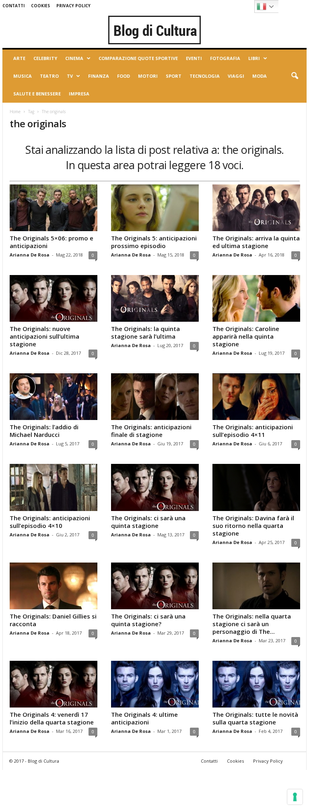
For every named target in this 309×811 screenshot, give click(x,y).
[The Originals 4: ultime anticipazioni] (155, 684)
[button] (294, 76)
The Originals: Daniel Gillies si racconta (53, 620)
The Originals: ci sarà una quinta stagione (148, 522)
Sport (173, 76)
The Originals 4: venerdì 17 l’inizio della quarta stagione (52, 718)
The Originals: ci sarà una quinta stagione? (148, 620)
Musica (22, 76)
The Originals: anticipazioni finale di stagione (151, 431)
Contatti (13, 5)
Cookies (40, 5)
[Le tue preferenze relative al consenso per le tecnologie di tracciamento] (295, 797)
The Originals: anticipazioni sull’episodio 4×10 (50, 522)
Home (15, 111)
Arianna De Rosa (29, 255)
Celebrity (45, 58)
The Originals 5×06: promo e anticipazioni (51, 242)
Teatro (49, 76)
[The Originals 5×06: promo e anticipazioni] (53, 207)
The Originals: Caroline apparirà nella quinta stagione (245, 336)
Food (123, 76)
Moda (259, 76)
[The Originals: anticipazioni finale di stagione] (155, 396)
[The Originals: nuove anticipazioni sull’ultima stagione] (53, 298)
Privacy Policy (73, 5)
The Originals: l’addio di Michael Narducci (44, 431)
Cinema (74, 58)
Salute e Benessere (37, 94)
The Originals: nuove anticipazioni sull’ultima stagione (44, 336)
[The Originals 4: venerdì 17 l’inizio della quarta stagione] (53, 684)
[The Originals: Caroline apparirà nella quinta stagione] (256, 298)
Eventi (194, 58)
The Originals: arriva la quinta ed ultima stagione (256, 242)
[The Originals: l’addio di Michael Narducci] (53, 396)
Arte (19, 58)
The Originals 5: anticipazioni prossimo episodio (154, 242)
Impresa (79, 94)
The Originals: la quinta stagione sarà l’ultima (145, 332)
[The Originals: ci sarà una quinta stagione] (155, 487)
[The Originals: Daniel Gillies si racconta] (53, 586)
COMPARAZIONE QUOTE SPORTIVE (138, 58)
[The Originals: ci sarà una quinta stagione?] (155, 586)
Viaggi (236, 76)
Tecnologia (205, 76)
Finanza (98, 76)
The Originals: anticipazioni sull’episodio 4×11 (252, 431)
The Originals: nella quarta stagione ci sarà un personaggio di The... (251, 623)
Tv (70, 76)
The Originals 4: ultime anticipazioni (144, 718)
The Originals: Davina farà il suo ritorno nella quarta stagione (253, 525)
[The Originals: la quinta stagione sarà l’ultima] (155, 298)
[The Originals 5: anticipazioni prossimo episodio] (155, 207)
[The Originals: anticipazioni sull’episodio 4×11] (256, 396)
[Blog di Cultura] (154, 30)
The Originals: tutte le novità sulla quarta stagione (255, 718)
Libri (254, 58)
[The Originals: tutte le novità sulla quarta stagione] (256, 684)
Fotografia (225, 58)
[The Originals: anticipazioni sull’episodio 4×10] (53, 487)
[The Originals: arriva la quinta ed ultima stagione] (256, 207)
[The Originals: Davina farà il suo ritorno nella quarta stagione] (256, 487)
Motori (148, 76)
